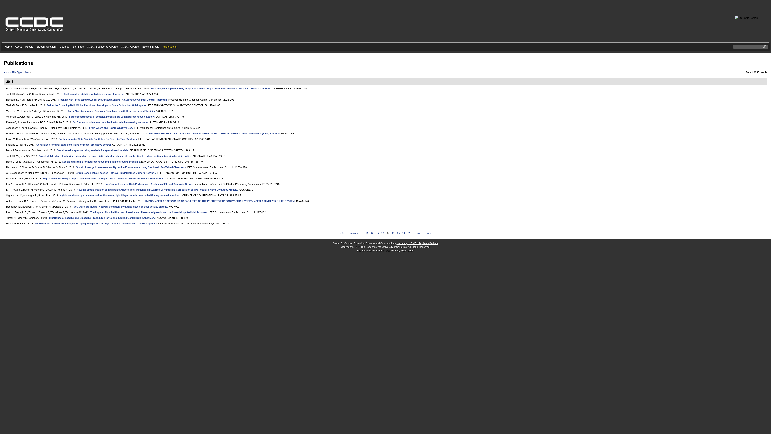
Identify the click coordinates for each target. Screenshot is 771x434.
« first (342, 233)
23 (398, 233)
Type (19, 72)
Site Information (365, 250)
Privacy (396, 250)
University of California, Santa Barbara (417, 243)
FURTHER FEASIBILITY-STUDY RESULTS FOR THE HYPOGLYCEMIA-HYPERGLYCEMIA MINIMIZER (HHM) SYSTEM (214, 133)
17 (367, 233)
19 (377, 233)
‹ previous (353, 233)
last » (429, 233)
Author (7, 72)
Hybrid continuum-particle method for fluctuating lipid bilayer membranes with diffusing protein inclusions (120, 195)
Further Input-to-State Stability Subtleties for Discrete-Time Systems (98, 139)
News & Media (150, 46)
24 (403, 233)
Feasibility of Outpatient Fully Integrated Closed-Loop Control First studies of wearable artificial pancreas (210, 88)
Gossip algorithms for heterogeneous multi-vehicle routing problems (101, 161)
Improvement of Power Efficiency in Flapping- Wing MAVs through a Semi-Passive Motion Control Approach (96, 223)
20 (382, 233)
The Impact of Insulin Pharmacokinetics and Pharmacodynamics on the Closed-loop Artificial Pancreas (149, 212)
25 (408, 233)
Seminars (78, 46)
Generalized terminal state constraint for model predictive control (73, 144)
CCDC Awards (130, 46)
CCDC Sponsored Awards (102, 46)
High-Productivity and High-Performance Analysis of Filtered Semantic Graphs (148, 184)
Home (8, 46)
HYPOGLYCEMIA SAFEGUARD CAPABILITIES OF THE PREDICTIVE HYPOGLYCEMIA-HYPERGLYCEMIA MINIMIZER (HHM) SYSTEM (220, 201)
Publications (169, 46)
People (29, 46)
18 (372, 233)
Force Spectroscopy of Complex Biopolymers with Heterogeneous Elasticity (111, 111)
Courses (64, 46)
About (18, 46)
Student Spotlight (46, 46)
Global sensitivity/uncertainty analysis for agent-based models (92, 150)
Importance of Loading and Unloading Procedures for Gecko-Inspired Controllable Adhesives (101, 218)
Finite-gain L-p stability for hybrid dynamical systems (94, 94)
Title (14, 72)
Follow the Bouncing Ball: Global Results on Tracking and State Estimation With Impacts (96, 105)
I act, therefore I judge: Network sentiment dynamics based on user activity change (120, 206)
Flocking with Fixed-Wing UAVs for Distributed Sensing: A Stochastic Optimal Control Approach (112, 99)
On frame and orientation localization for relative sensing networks (111, 122)
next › (420, 233)
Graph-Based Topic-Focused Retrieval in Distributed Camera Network (115, 173)
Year (26, 72)
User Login (408, 250)
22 (393, 233)
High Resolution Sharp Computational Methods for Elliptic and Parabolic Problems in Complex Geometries (103, 178)
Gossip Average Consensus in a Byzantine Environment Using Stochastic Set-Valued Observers (131, 167)
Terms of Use (383, 250)
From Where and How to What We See (110, 128)
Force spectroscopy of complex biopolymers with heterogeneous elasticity (111, 116)
